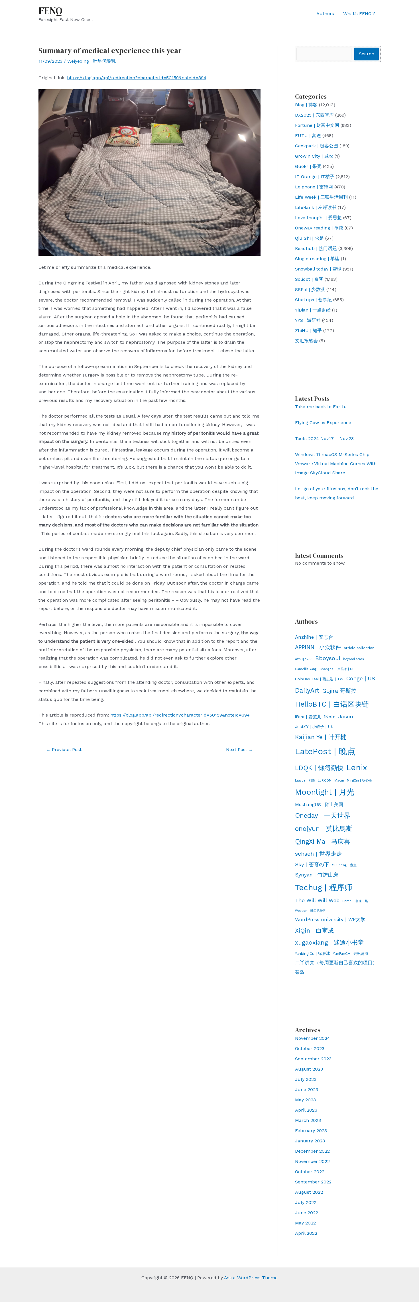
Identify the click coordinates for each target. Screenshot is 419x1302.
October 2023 (309, 1048)
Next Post (239, 749)
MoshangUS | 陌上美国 (319, 804)
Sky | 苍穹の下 (312, 864)
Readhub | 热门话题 (316, 248)
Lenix (356, 767)
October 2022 (309, 1171)
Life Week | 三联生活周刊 (321, 197)
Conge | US (360, 678)
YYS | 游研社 (308, 320)
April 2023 (306, 1110)
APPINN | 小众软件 (318, 647)
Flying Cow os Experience (323, 422)
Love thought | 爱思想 (318, 217)
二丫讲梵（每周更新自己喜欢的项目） (336, 962)
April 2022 (306, 1233)
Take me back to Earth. (320, 406)
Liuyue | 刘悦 (305, 780)
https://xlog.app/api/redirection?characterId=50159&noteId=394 (136, 77)
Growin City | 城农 (314, 156)
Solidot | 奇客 (309, 279)
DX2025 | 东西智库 (314, 115)
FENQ (50, 10)
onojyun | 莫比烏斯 (323, 829)
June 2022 (306, 1212)
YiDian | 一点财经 (313, 310)
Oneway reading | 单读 (319, 228)
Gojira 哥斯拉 (339, 690)
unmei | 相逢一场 (355, 901)
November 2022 (312, 1161)
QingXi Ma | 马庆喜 (322, 841)
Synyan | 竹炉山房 (316, 875)
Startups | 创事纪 (313, 299)
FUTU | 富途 (308, 135)
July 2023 (305, 1079)
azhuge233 (303, 659)
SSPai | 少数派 (310, 289)
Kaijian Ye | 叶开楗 (320, 736)
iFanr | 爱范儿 (308, 716)
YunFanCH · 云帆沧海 (350, 953)
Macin (339, 780)
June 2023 (306, 1089)
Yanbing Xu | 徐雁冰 (312, 953)
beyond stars (353, 659)
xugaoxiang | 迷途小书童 (329, 942)
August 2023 (309, 1069)
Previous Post (64, 749)
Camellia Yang (306, 669)
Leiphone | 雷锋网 (314, 187)
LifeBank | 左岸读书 (315, 207)
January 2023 (310, 1141)
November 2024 (312, 1038)
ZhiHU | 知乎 (308, 330)
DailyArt (307, 690)
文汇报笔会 (306, 340)
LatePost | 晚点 (325, 751)
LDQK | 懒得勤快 (319, 768)
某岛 (299, 972)
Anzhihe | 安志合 (314, 637)
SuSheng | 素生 (344, 865)
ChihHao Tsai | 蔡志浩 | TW (319, 679)
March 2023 (308, 1120)
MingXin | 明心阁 (359, 780)
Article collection (359, 648)
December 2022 (312, 1151)
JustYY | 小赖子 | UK (314, 726)
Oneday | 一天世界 (322, 815)
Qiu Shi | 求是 (309, 238)
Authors (325, 13)
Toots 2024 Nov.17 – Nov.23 (324, 438)
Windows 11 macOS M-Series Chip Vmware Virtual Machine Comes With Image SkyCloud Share (336, 463)
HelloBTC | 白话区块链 (332, 704)
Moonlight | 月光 (324, 792)
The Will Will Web (317, 900)
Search (366, 53)
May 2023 (305, 1099)
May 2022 (305, 1223)
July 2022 (305, 1202)
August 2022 (309, 1192)
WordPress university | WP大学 (330, 919)
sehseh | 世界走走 (318, 853)
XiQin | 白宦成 (314, 930)
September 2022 (313, 1182)
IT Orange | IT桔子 (314, 176)
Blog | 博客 (306, 104)
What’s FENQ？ (359, 13)
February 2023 (311, 1130)
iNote (329, 716)
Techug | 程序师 (323, 887)
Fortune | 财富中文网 (317, 125)
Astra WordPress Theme (251, 1277)
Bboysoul (327, 658)
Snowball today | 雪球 (318, 269)
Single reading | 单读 (317, 258)
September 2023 (313, 1058)
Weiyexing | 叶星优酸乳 (91, 61)
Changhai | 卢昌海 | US (337, 669)
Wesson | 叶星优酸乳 (310, 911)
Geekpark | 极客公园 (316, 145)
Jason (345, 716)
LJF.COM (324, 780)
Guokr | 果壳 (308, 166)
